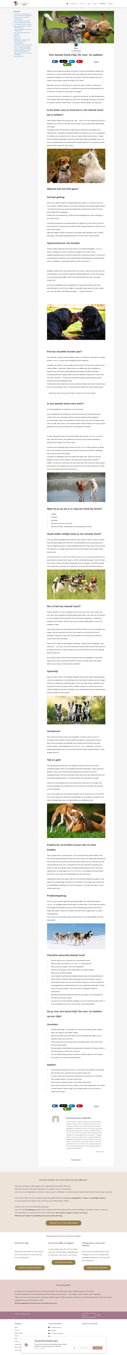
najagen (50, 904)
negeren (55, 360)
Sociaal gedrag (18, 19)
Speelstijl (16, 34)
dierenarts (92, 436)
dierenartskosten (76, 871)
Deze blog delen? (19, 56)
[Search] (99, 1315)
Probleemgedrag (18, 43)
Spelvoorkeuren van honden (22, 20)
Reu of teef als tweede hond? (22, 32)
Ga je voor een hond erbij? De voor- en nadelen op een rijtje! (22, 47)
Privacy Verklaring (40, 1348)
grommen (99, 249)
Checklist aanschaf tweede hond (23, 45)
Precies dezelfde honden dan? (22, 22)
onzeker (83, 447)
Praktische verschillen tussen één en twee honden (22, 40)
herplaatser (95, 737)
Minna (76, 48)
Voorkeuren (17, 36)
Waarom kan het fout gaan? (21, 17)
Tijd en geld (17, 38)
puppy (83, 557)
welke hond (78, 963)
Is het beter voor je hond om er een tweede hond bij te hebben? (23, 14)
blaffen (49, 252)
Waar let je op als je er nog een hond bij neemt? (22, 26)
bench (83, 746)
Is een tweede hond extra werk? (23, 24)
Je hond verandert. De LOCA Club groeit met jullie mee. (22, 50)
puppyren (77, 746)
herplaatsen (60, 124)
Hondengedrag (77, 50)
